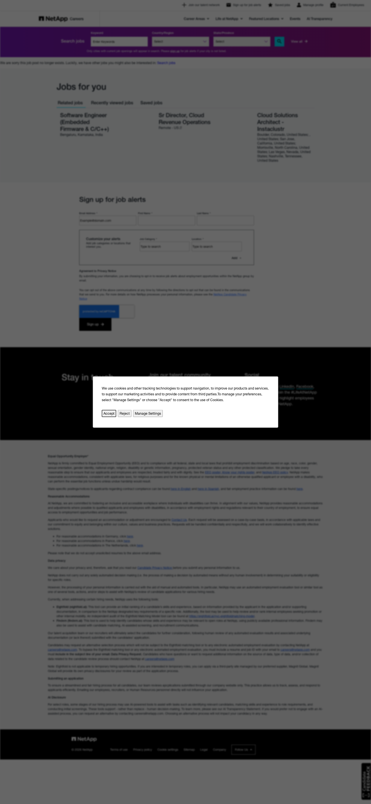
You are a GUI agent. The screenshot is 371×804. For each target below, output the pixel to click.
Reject (125, 413)
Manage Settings (148, 413)
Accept (108, 413)
